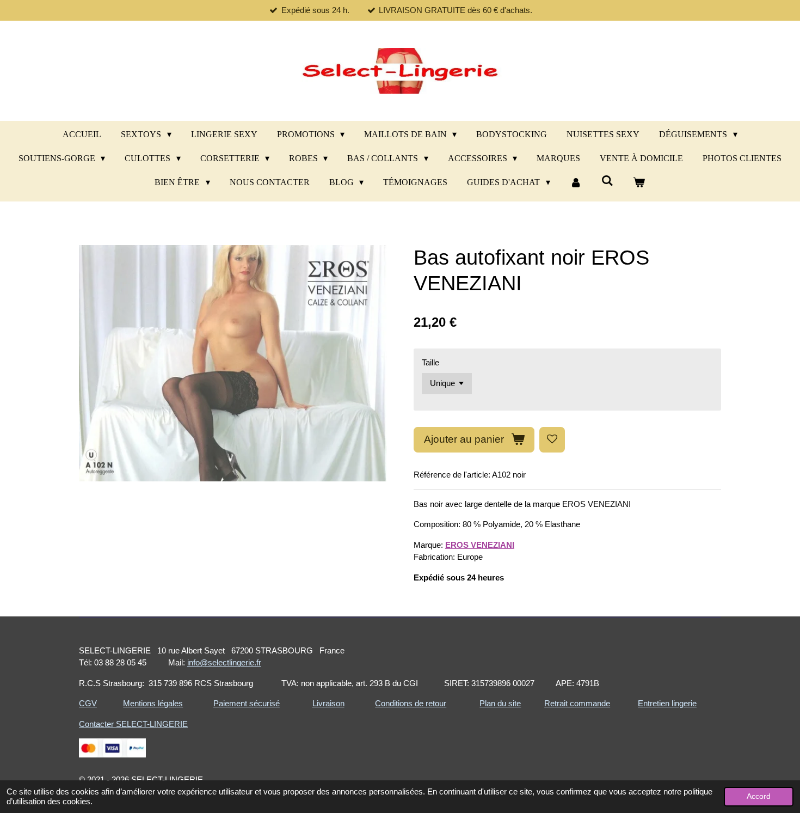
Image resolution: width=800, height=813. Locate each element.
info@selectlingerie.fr (224, 662)
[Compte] (576, 182)
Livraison (328, 703)
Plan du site (500, 703)
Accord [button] (759, 796)
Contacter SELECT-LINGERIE (133, 724)
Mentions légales (153, 703)
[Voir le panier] (639, 182)
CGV (88, 703)
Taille (430, 362)
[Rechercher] (607, 180)
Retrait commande (577, 703)
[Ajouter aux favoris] (552, 440)
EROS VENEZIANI (479, 544)
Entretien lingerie (667, 703)
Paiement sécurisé (246, 703)
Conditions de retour (410, 703)
